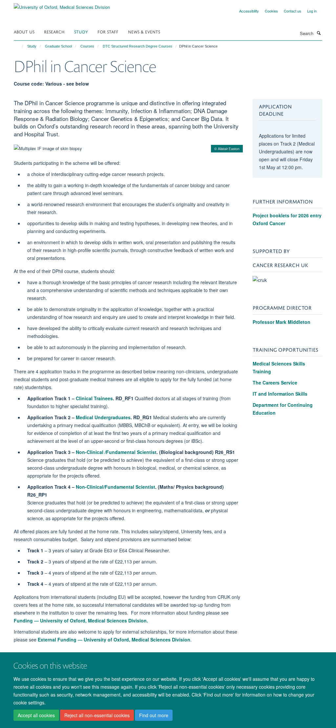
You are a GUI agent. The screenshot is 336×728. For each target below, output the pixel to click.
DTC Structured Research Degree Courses (137, 46)
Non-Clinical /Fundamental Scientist (116, 452)
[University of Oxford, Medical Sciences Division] (62, 5)
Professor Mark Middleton (281, 322)
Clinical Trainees (94, 398)
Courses (87, 46)
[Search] (318, 32)
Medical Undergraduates (103, 417)
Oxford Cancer (269, 223)
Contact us (292, 10)
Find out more (153, 715)
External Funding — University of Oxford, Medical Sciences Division (114, 639)
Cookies (271, 10)
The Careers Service (275, 382)
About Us (24, 31)
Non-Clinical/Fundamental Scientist (115, 486)
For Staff (107, 31)
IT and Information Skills (280, 393)
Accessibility (249, 10)
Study (81, 31)
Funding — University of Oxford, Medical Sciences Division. (81, 620)
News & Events (144, 31)
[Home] (19, 46)
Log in (312, 10)
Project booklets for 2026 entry (287, 215)
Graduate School (58, 46)
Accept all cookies (36, 715)
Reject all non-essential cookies (97, 715)
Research (54, 31)
